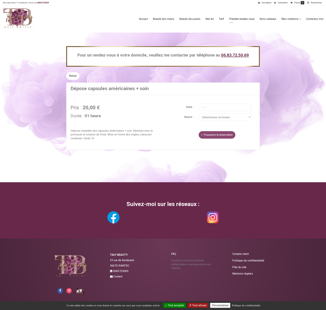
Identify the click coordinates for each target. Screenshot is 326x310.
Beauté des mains (163, 19)
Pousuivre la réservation (217, 134)
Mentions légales (242, 273)
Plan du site (239, 267)
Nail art (209, 19)
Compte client (240, 254)
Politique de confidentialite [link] (246, 305)
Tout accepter (175, 305)
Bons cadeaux (268, 19)
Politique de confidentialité (248, 260)
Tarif (221, 19)
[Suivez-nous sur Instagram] (69, 290)
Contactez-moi (314, 19)
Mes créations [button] (290, 19)
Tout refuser (199, 305)
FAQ (173, 254)
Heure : (189, 117)
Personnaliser (220, 305)
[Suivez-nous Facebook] (60, 290)
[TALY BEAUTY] (18, 19)
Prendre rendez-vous (242, 19)
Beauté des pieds (189, 19)
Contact (117, 276)
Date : (190, 107)
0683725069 (43, 3)
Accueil (143, 19)
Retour (73, 75)
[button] (314, 2)
